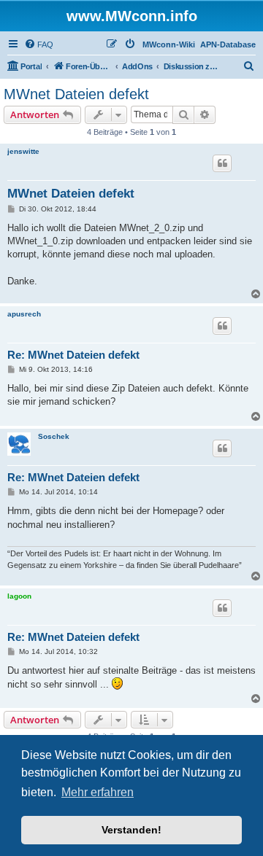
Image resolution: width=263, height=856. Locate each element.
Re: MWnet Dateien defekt (73, 355)
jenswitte (23, 151)
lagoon (19, 596)
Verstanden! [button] (131, 830)
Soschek (53, 436)
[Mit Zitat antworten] (222, 163)
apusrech (24, 314)
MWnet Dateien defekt (76, 94)
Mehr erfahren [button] (97, 792)
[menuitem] (38, 44)
